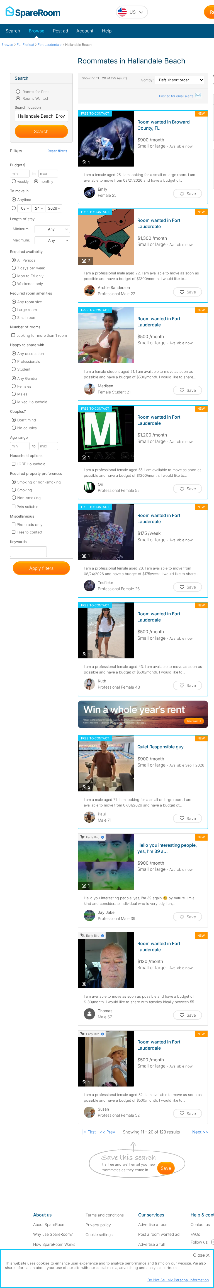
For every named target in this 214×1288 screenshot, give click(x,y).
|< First (89, 1132)
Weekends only (30, 283)
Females (24, 386)
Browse (36, 31)
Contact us (200, 1224)
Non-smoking (29, 497)
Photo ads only (29, 524)
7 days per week (31, 268)
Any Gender (27, 378)
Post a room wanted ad (158, 1234)
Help (106, 31)
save (166, 1168)
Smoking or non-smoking (39, 482)
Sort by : (148, 80)
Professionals (28, 361)
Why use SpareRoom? (53, 1234)
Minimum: (21, 229)
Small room (26, 317)
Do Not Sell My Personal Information (178, 1280)
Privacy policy (98, 1224)
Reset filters (57, 151)
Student (23, 369)
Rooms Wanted (34, 98)
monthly (46, 181)
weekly (23, 181)
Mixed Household (32, 402)
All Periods (26, 260)
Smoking (24, 490)
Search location (28, 107)
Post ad (60, 31)
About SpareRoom (49, 1224)
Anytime (24, 199)
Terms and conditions (105, 1215)
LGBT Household (31, 464)
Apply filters (41, 568)
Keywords (18, 542)
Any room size (29, 302)
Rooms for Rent (35, 91)
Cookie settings (99, 1234)
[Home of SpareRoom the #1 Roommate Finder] (33, 12)
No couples (27, 428)
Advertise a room (153, 1224)
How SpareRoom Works (54, 1244)
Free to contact (29, 532)
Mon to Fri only (30, 276)
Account (84, 31)
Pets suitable (27, 506)
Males (22, 394)
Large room (27, 309)
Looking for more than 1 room (41, 335)
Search (13, 31)
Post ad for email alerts (176, 96)
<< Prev (107, 1132)
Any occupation (30, 353)
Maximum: (21, 240)
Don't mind (26, 420)
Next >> (200, 1132)
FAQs (195, 1234)
